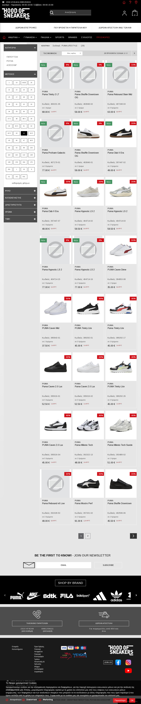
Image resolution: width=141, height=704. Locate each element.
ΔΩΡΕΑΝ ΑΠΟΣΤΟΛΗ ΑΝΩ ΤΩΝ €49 (115, 28)
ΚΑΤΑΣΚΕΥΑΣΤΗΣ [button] (13, 198)
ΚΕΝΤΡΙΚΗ (45, 46)
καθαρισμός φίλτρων (21, 183)
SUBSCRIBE (108, 565)
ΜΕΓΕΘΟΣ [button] (9, 74)
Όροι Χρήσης (39, 647)
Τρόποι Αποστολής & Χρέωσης (39, 661)
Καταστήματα (17, 649)
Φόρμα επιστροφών (38, 668)
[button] (59, 37)
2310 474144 (12, 2)
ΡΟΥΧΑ (10, 61)
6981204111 (25, 2)
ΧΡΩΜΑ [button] (8, 212)
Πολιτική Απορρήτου (38, 650)
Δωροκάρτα (38, 672)
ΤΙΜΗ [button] (7, 219)
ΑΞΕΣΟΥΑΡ (12, 65)
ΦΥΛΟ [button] (7, 191)
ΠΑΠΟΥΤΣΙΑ (12, 57)
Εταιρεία (15, 647)
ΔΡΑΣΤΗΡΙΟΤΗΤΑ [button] (13, 205)
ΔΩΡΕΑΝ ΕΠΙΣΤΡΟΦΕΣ (26, 28)
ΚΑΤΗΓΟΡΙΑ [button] (10, 48)
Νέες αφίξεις (71, 53)
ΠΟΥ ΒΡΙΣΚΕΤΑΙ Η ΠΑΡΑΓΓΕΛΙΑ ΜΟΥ (70, 28)
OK (132, 700)
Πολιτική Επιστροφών (39, 655)
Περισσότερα (120, 700)
